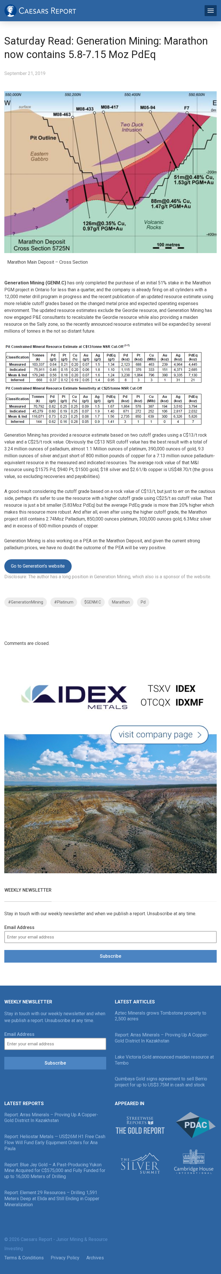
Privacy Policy (65, 1257)
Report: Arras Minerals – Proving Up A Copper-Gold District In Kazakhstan (162, 1038)
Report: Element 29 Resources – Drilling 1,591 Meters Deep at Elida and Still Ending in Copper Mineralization (51, 1198)
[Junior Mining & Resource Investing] (40, 10)
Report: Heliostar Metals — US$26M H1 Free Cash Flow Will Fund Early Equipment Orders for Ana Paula (54, 1142)
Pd (143, 602)
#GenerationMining (25, 602)
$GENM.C (92, 602)
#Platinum (63, 602)
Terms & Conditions (24, 1257)
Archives (95, 1257)
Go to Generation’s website (38, 566)
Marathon (121, 602)
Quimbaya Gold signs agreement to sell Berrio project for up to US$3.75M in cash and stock (161, 1082)
